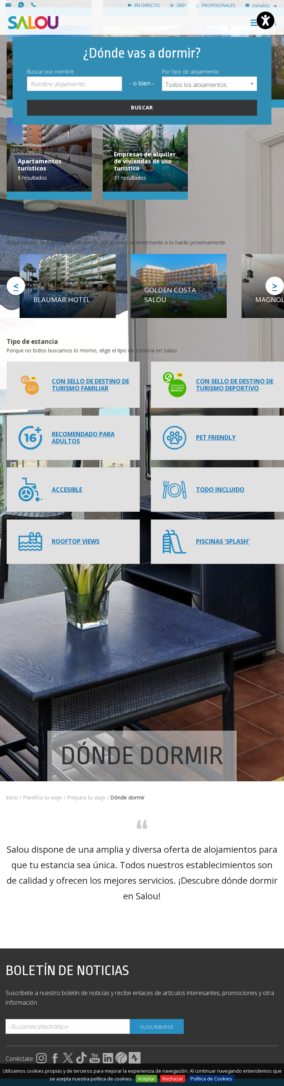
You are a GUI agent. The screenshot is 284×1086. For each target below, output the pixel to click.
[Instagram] (41, 1062)
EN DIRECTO (146, 5)
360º (180, 5)
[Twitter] (68, 1062)
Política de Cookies (211, 1078)
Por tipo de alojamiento (190, 71)
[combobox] (265, 5)
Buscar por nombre (50, 71)
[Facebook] (55, 1062)
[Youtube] (95, 1062)
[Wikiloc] (121, 1062)
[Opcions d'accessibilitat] (265, 20)
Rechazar (172, 1078)
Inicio (12, 797)
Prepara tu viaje (86, 797)
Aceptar (146, 1078)
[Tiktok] (81, 1062)
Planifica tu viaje (42, 797)
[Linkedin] (108, 1062)
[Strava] (135, 1062)
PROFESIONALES (218, 5)
